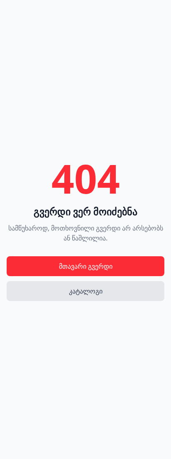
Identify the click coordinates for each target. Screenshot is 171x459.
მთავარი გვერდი (85, 266)
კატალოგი (86, 291)
